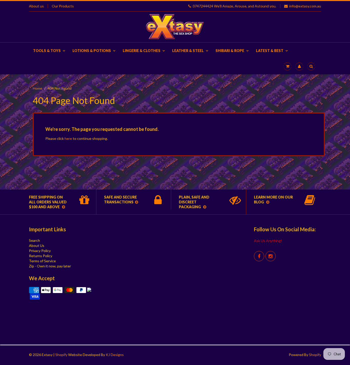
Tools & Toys (47, 50)
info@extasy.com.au (305, 6)
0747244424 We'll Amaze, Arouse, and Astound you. (234, 6)
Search (34, 240)
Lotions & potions (92, 50)
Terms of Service (42, 261)
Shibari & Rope (229, 50)
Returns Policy (40, 256)
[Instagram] (270, 256)
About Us (36, 245)
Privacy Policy (40, 250)
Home (37, 88)
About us (36, 6)
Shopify (61, 354)
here (68, 138)
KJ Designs (115, 354)
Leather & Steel (188, 50)
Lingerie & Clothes (141, 50)
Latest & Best (269, 50)
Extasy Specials (196, 229)
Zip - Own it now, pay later (50, 266)
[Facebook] (259, 256)
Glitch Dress (196, 311)
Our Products (63, 6)
